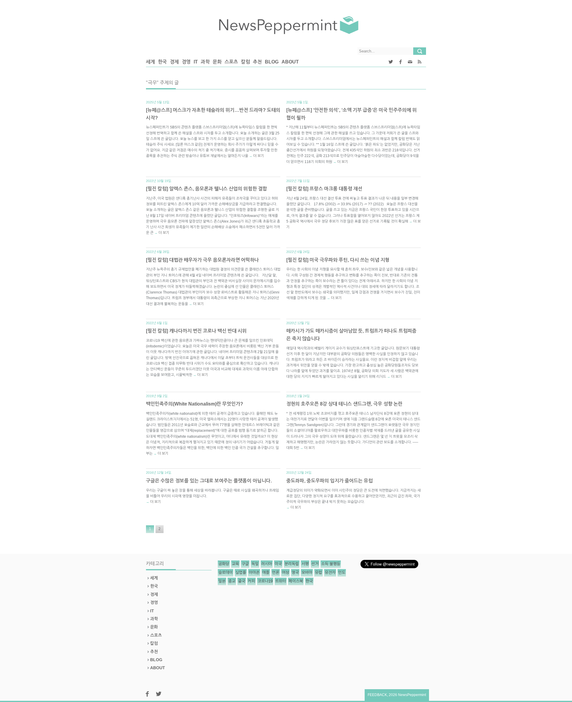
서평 (305, 564)
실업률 (240, 572)
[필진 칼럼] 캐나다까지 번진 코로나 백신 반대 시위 (196, 330)
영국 (295, 572)
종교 (231, 581)
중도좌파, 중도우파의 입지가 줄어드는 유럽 (329, 480)
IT (196, 61)
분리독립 (292, 564)
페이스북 (296, 581)
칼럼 (245, 61)
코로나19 (265, 581)
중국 (241, 581)
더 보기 (258, 156)
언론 (275, 572)
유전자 (330, 572)
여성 (285, 572)
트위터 (280, 581)
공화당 (223, 564)
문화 (217, 61)
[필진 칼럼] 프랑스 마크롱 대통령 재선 (324, 188)
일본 (222, 581)
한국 (162, 61)
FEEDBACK (377, 695)
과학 (205, 61)
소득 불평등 (330, 564)
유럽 (318, 572)
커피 (251, 581)
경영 (186, 61)
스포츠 (231, 61)
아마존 (254, 572)
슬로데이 (225, 572)
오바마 (306, 572)
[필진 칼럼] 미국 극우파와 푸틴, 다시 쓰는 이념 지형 (337, 260)
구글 (245, 564)
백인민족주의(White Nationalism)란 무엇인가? (194, 403)
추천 (257, 61)
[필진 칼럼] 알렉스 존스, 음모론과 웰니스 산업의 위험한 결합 (206, 188)
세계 (150, 61)
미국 (278, 564)
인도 (341, 572)
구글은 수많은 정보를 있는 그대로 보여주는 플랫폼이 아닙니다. (209, 480)
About (290, 61)
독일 (255, 564)
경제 (174, 61)
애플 (265, 572)
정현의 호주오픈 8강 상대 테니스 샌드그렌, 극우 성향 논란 (344, 403)
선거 (314, 564)
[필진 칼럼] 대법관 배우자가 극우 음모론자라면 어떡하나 (202, 260)
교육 (235, 564)
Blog (272, 61)
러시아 (266, 564)
